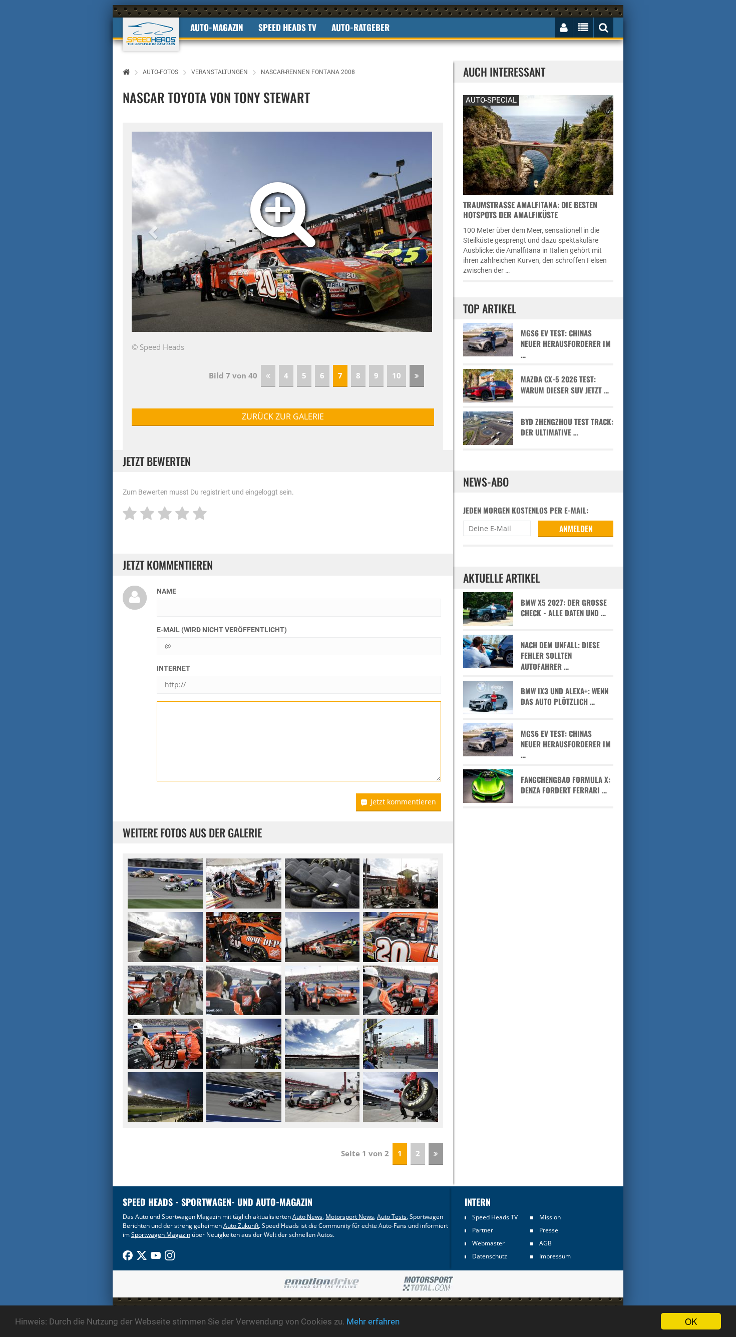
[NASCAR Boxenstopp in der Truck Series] (400, 1097)
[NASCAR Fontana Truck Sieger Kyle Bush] (243, 1097)
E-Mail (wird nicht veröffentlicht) (222, 630)
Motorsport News (349, 1216)
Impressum (555, 1256)
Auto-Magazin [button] (216, 27)
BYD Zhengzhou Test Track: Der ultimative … (567, 426)
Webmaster (488, 1243)
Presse (548, 1230)
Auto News (307, 1216)
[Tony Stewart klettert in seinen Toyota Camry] (322, 991)
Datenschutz (489, 1256)
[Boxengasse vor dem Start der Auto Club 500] (243, 1044)
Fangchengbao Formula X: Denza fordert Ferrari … (565, 784)
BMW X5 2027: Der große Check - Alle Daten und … (564, 607)
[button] (154, 232)
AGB (545, 1243)
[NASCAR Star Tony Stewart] (243, 991)
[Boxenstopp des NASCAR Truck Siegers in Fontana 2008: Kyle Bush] (322, 1097)
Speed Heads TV (495, 1217)
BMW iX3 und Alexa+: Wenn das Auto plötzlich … (564, 696)
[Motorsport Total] (428, 1283)
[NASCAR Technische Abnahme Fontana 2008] (243, 883)
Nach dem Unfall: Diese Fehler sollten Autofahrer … (560, 656)
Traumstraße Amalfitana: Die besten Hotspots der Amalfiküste (530, 210)
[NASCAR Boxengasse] (400, 1044)
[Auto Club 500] (322, 1044)
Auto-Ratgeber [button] (360, 27)
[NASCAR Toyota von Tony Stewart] (243, 937)
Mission (550, 1217)
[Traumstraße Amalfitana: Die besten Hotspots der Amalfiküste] (538, 144)
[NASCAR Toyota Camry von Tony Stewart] (165, 937)
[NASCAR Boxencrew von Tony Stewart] (400, 883)
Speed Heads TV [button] (287, 27)
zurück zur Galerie (283, 416)
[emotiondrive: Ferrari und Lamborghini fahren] (321, 1283)
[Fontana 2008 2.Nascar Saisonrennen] (165, 1097)
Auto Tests (392, 1216)
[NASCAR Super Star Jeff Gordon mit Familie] (165, 991)
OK (691, 1321)
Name (166, 591)
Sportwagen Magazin (160, 1234)
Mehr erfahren (373, 1321)
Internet (173, 668)
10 (396, 375)
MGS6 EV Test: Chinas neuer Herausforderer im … (566, 344)
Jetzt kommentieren (403, 801)
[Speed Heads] (151, 34)
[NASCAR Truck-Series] (165, 883)
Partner (482, 1230)
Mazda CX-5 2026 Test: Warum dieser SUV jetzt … (565, 384)
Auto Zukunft (241, 1225)
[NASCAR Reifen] (322, 883)
